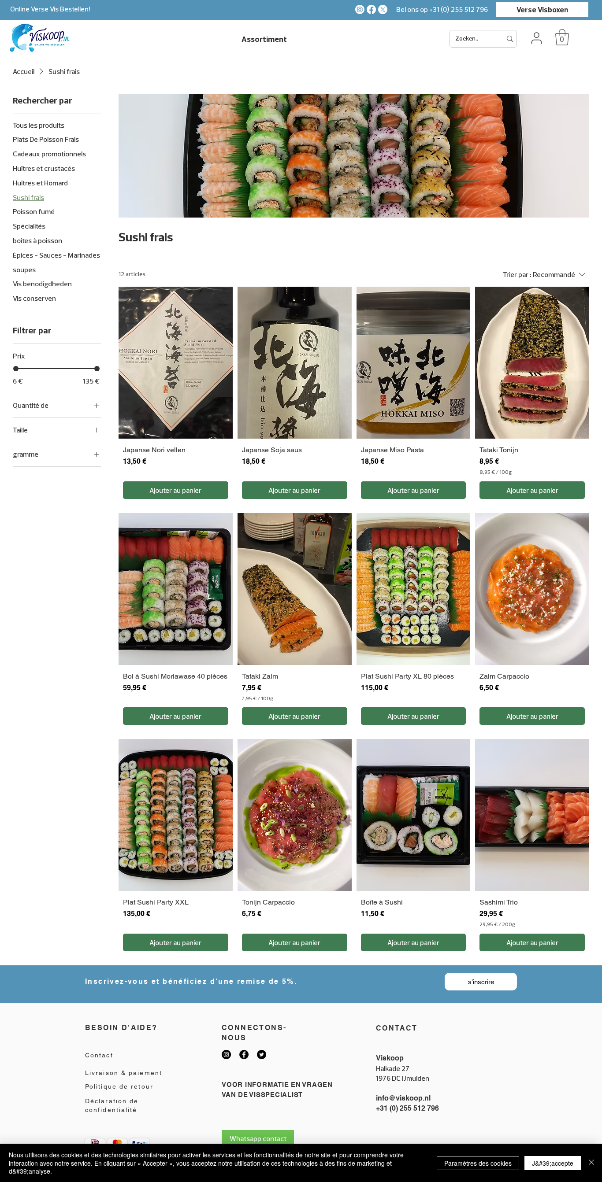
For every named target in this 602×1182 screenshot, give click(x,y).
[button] (562, 37)
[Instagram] (359, 9)
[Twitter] (261, 1054)
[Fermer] (591, 1163)
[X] (382, 9)
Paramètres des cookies (478, 1163)
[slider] (16, 368)
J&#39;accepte (552, 1163)
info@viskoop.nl (403, 1098)
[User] (536, 38)
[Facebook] (371, 9)
